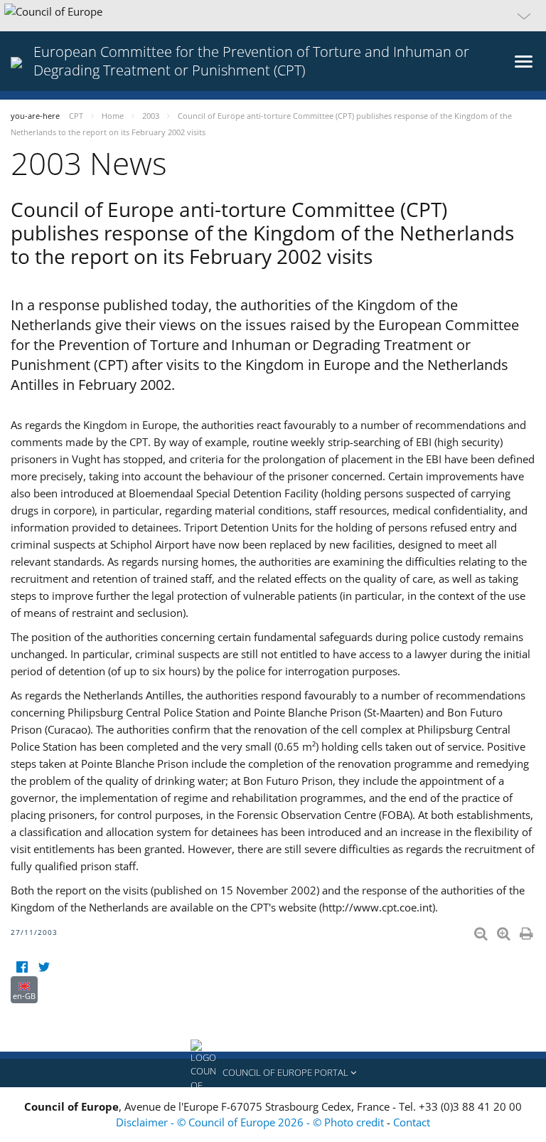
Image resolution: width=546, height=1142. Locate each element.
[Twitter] (44, 967)
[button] (273, 15)
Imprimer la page (527, 931)
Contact (411, 1122)
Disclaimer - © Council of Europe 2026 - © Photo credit (251, 1122)
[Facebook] (22, 967)
